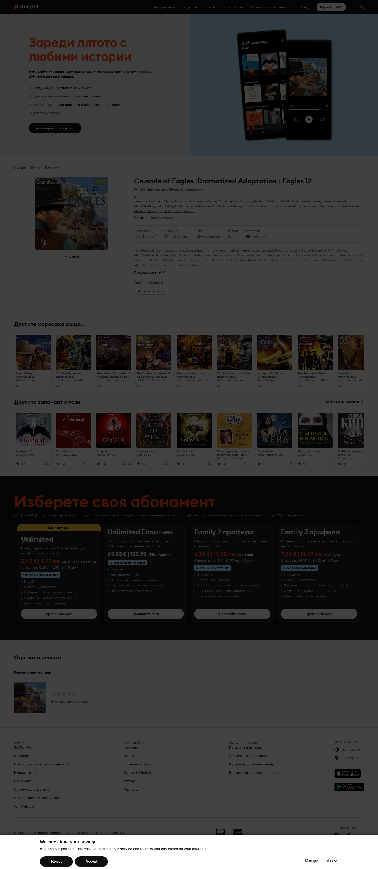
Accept (91, 861)
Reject (56, 861)
